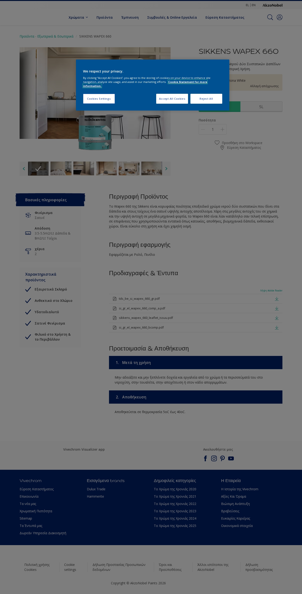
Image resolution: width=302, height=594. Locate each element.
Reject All (206, 98)
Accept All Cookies (172, 98)
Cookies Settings (99, 98)
